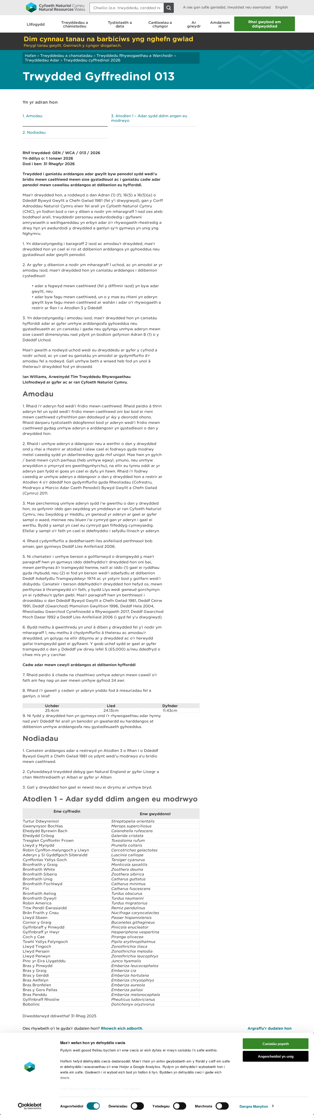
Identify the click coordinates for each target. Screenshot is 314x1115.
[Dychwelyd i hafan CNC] (55, 7)
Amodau (34, 116)
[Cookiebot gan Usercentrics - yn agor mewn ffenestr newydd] (30, 1106)
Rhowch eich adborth (121, 1028)
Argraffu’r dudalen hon (269, 1028)
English (281, 7)
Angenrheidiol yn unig (276, 1056)
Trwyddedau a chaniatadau (66, 55)
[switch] (137, 1105)
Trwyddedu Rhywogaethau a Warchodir (135, 55)
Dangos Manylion (254, 1106)
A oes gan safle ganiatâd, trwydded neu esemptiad (227, 7)
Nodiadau (36, 132)
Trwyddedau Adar (42, 60)
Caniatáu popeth (276, 1044)
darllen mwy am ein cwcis (92, 1088)
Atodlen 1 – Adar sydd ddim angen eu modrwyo (149, 118)
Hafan (30, 55)
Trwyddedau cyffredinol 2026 (91, 60)
